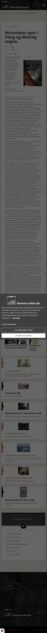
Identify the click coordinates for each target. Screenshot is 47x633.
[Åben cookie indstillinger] (2, 630)
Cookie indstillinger (9, 324)
